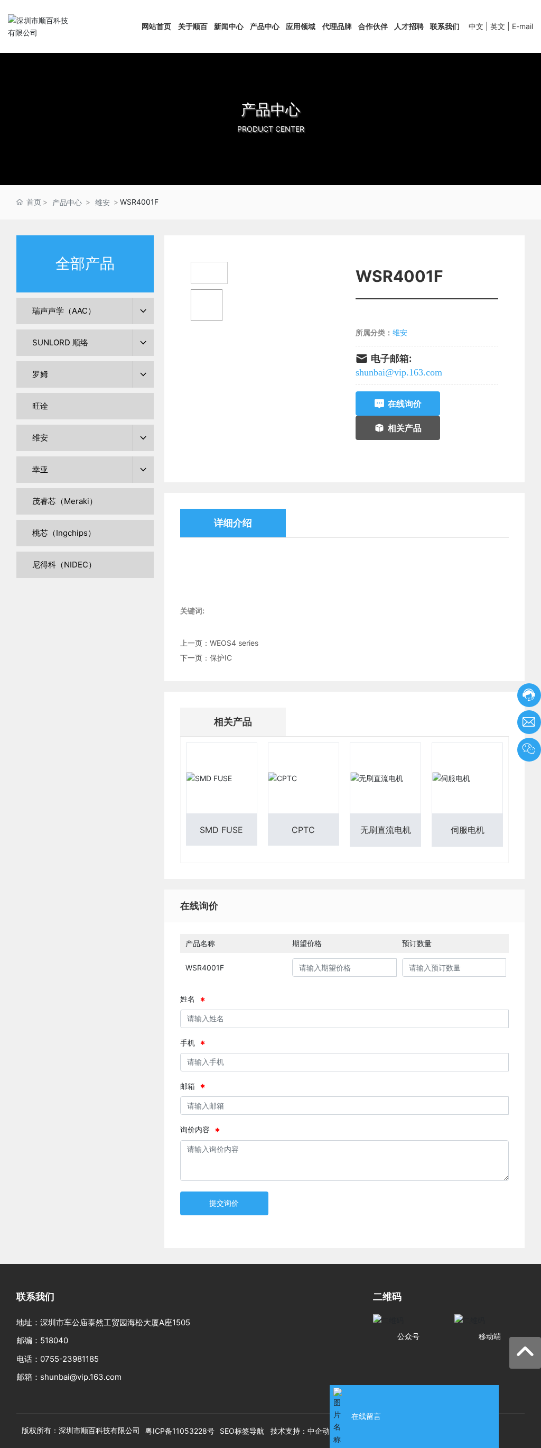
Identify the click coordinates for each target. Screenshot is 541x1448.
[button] (270, 174)
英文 (497, 26)
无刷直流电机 (385, 829)
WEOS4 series (234, 642)
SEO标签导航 (242, 1430)
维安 (102, 202)
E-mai (521, 26)
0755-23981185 (69, 1359)
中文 (476, 26)
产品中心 (270, 109)
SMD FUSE (221, 829)
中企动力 (322, 1430)
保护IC (221, 657)
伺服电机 (467, 829)
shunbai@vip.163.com (399, 372)
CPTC (303, 829)
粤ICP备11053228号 (179, 1430)
